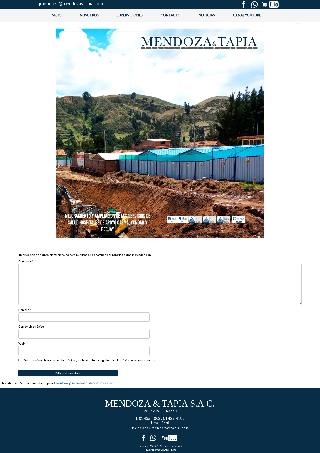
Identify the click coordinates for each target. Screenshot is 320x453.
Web (21, 343)
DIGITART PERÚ (167, 449)
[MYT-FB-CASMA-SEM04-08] (160, 133)
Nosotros (89, 15)
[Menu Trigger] (298, 23)
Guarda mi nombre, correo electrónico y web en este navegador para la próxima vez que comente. (89, 360)
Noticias (207, 15)
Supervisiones (130, 15)
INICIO (56, 15)
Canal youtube (247, 15)
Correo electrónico (32, 326)
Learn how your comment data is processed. (84, 383)
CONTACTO (170, 15)
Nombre (24, 310)
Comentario (27, 261)
